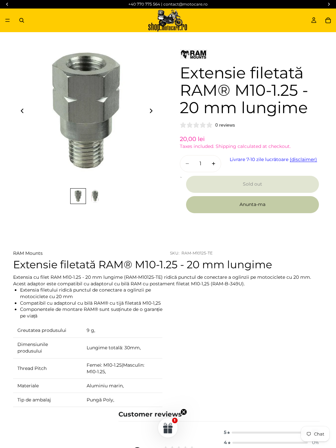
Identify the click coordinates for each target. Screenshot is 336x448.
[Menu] (7, 20)
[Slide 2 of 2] (95, 196)
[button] (271, 432)
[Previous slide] (20, 112)
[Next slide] (153, 112)
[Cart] (328, 20)
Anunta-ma (252, 204)
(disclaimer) (303, 159)
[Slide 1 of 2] (78, 196)
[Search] (21, 20)
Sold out (252, 184)
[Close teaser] (183, 412)
